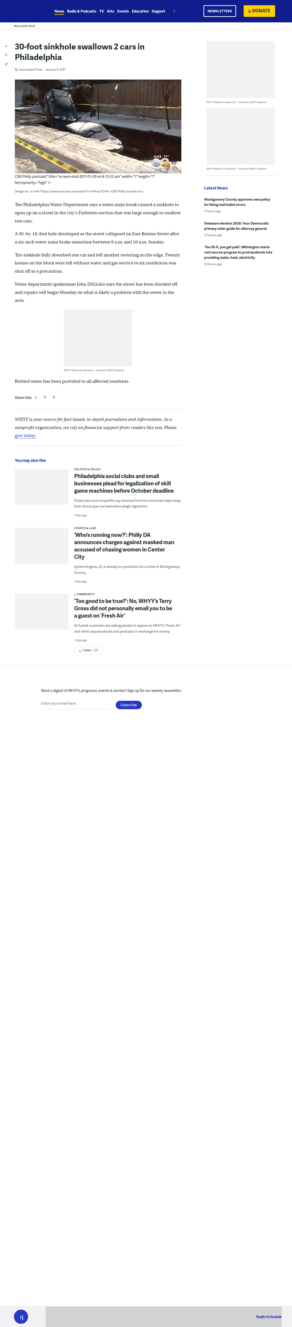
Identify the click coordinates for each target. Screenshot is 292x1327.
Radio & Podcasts (81, 11)
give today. (25, 435)
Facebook (35, 396)
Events (123, 11)
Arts (110, 11)
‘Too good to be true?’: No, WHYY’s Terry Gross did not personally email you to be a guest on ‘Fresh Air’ (123, 608)
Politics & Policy (87, 469)
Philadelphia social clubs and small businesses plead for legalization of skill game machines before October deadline (124, 483)
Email (53, 396)
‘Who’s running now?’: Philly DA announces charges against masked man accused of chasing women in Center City (124, 545)
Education (140, 11)
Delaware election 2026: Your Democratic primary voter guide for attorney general (236, 226)
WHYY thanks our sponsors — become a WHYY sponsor (94, 370)
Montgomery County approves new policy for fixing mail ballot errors (237, 202)
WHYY (27, 11)
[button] (21, 1317)
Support (158, 11)
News (59, 11)
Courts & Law (85, 528)
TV (101, 11)
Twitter (44, 396)
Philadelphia (24, 26)
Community (85, 594)
